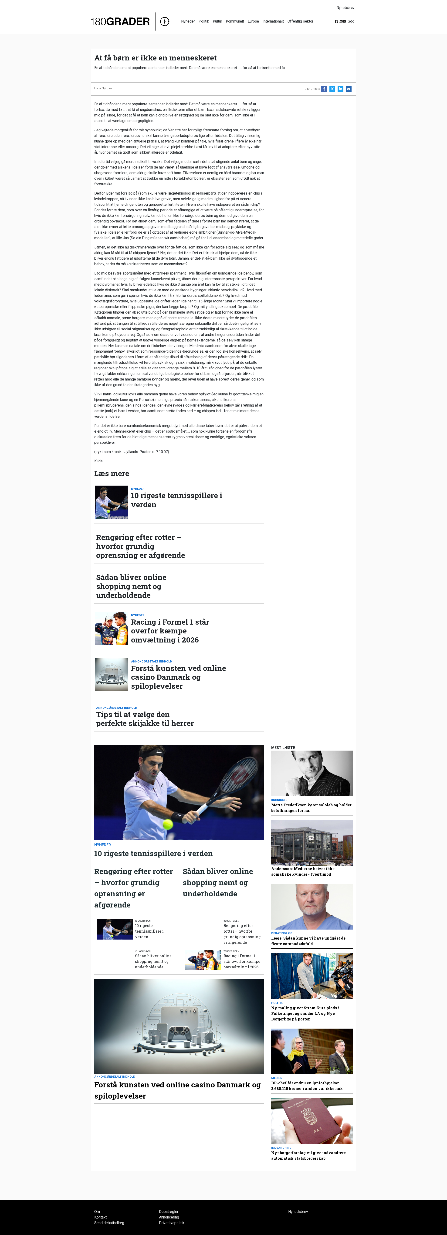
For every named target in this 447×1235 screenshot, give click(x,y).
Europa (253, 21)
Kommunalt (235, 21)
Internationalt (273, 21)
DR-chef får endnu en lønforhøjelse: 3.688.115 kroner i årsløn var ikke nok (307, 1085)
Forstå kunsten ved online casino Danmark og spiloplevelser (178, 677)
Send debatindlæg (109, 1223)
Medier (276, 1078)
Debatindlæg (281, 933)
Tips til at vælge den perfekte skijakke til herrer (145, 719)
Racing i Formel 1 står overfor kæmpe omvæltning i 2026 (170, 630)
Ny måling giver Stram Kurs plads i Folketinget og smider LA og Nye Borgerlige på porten (305, 1013)
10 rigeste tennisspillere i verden (176, 500)
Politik (204, 21)
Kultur (217, 21)
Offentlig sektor (300, 21)
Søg (351, 21)
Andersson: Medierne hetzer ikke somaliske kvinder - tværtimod (303, 871)
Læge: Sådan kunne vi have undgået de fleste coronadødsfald (308, 941)
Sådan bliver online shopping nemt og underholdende (131, 586)
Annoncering (169, 1217)
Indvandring (281, 1147)
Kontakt (100, 1217)
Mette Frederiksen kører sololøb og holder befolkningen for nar (311, 807)
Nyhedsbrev (345, 8)
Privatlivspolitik (171, 1223)
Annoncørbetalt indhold (151, 661)
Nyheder (188, 21)
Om (97, 1211)
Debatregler (168, 1211)
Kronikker (279, 800)
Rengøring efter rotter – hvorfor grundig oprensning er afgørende (140, 546)
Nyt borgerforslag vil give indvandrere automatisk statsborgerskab (308, 1155)
